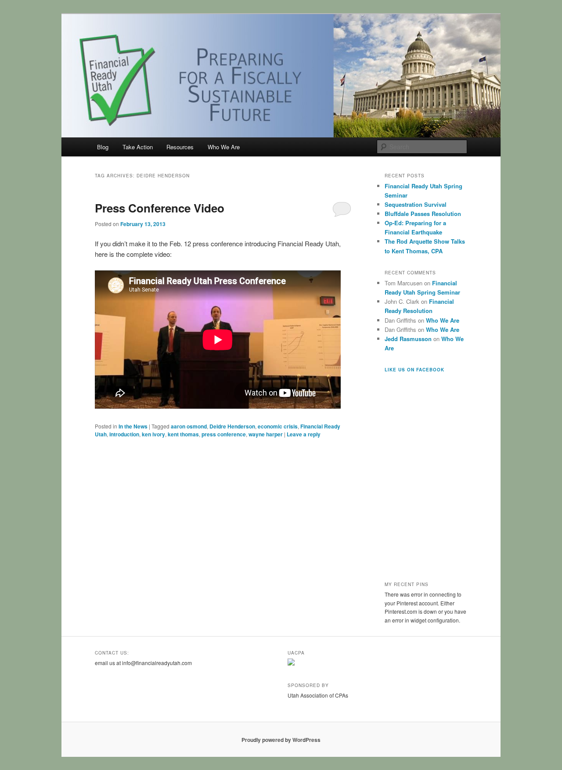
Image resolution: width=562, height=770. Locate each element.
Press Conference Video (159, 208)
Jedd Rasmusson (408, 339)
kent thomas (183, 434)
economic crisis (278, 426)
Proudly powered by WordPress (281, 740)
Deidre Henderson (232, 426)
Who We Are (224, 147)
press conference (224, 434)
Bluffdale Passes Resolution (423, 213)
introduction (124, 434)
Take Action (137, 147)
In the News (133, 426)
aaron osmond (189, 426)
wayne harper (266, 434)
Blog (102, 147)
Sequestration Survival (416, 204)
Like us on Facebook (414, 370)
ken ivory (153, 434)
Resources (180, 147)
